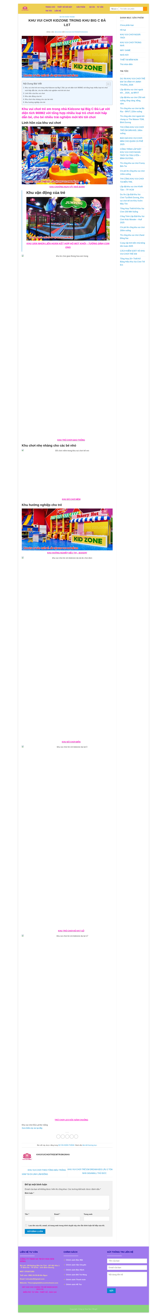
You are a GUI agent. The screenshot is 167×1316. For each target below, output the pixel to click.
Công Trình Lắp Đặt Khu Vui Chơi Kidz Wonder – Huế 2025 (132, 219)
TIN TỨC (48, 11)
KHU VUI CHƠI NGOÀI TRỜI (130, 36)
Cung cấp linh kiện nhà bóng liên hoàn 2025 (132, 244)
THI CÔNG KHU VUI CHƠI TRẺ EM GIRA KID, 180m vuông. (132, 130)
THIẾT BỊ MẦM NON (129, 60)
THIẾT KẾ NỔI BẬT (64, 7)
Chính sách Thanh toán (76, 1280)
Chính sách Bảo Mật (74, 1260)
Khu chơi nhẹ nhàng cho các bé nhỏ (39, 99)
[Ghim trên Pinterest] (72, 1136)
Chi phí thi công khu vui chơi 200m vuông (132, 229)
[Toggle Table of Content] (107, 84)
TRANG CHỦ (50, 7)
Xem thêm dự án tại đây (32, 1128)
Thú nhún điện (126, 64)
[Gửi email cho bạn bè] (67, 1136)
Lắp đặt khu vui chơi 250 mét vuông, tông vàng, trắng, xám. (132, 100)
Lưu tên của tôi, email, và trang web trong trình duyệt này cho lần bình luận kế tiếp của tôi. (67, 1225)
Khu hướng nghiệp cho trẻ (35, 102)
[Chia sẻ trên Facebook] (58, 1136)
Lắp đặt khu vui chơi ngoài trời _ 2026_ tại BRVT (131, 91)
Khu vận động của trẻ (33, 96)
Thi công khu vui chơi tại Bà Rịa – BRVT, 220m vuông (132, 110)
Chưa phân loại (127, 25)
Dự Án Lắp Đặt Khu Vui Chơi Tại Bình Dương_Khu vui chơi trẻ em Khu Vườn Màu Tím (132, 199)
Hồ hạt (123, 30)
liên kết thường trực (90, 1145)
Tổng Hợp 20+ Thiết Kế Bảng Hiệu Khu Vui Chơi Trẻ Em (132, 262)
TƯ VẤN (100, 7)
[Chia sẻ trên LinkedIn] (76, 1136)
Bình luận (29, 1193)
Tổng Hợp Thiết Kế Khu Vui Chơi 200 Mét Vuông (132, 210)
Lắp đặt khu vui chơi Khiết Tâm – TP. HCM (131, 188)
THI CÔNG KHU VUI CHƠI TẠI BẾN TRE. (132, 180)
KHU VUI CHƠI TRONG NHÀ (130, 44)
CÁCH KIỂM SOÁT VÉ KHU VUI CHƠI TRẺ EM (132, 252)
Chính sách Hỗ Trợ (74, 1284)
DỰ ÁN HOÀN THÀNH (67, 17)
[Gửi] (145, 9)
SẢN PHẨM (80, 7)
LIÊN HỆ (58, 11)
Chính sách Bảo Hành (75, 1270)
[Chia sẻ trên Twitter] (63, 1136)
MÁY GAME (125, 50)
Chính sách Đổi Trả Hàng (76, 1275)
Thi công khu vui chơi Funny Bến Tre (132, 164)
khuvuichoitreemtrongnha (76, 32)
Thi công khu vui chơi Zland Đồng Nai (132, 236)
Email (57, 1214)
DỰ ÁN (92, 7)
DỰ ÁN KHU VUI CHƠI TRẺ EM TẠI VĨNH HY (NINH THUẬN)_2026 (132, 82)
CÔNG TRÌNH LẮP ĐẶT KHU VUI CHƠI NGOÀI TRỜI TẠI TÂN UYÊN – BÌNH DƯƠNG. (130, 154)
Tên (27, 1214)
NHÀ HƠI (124, 55)
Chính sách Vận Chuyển (76, 1265)
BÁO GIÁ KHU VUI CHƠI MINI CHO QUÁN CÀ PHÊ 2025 (131, 141)
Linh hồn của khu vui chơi (35, 93)
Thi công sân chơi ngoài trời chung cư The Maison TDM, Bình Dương (132, 119)
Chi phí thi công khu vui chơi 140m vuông (132, 172)
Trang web (88, 1214)
